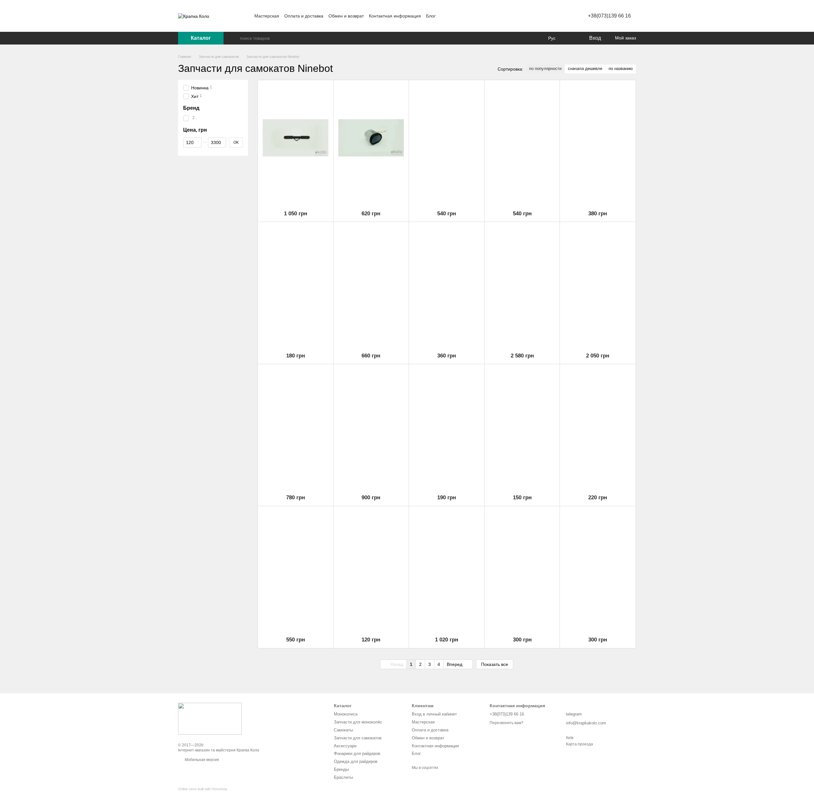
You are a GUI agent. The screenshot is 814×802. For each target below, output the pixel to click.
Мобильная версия (201, 759)
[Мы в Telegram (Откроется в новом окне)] (459, 15)
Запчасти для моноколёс (358, 722)
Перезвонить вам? (506, 723)
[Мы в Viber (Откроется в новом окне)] (467, 15)
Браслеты (343, 777)
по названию (621, 68)
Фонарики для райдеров (357, 753)
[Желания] (571, 38)
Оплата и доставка (303, 15)
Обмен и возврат (346, 15)
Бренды (341, 769)
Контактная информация (395, 15)
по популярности (545, 68)
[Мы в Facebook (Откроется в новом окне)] (444, 15)
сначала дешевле (585, 68)
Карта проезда (579, 744)
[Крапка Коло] (210, 718)
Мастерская (266, 15)
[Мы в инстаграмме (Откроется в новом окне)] (452, 15)
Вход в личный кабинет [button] (434, 714)
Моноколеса (345, 714)
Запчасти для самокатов (358, 738)
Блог (431, 15)
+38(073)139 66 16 (609, 15)
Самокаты (343, 730)
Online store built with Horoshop (202, 789)
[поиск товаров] (235, 38)
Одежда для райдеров (355, 761)
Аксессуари (345, 745)
